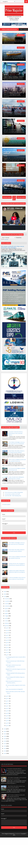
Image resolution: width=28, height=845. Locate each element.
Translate (6, 239)
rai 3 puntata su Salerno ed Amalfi (12, 494)
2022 (5, 731)
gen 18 (7, 652)
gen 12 (7, 703)
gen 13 (7, 701)
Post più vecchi (21, 197)
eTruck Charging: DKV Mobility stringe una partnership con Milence (13, 123)
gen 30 (7, 630)
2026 (5, 591)
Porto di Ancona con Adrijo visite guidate (14, 492)
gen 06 (7, 715)
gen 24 (7, 642)
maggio (7, 615)
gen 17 (7, 654)
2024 (5, 596)
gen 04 (7, 720)
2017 (5, 743)
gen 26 (7, 637)
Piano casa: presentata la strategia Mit (12, 167)
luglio (6, 611)
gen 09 (7, 710)
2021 (5, 733)
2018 (5, 741)
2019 (5, 738)
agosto (6, 608)
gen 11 (7, 706)
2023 (5, 729)
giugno (6, 613)
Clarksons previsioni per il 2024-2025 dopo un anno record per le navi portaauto (13, 49)
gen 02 (7, 725)
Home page (14, 198)
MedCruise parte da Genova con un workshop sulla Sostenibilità (13, 135)
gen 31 (7, 628)
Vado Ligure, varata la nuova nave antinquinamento (13, 71)
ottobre (7, 603)
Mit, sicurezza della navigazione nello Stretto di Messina (12, 151)
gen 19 (7, 650)
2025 (5, 594)
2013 (5, 753)
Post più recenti (7, 197)
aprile (6, 618)
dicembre (7, 598)
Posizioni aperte (6, 504)
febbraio (7, 623)
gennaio (7, 625)
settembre (7, 606)
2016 (5, 746)
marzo (6, 620)
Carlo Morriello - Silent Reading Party (13, 495)
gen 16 (7, 696)
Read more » (21, 35)
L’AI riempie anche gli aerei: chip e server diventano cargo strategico (12, 247)
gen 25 (7, 640)
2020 (5, 736)
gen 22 (7, 647)
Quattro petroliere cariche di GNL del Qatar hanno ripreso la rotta (13, 184)
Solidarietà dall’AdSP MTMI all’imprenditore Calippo (12, 106)
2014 (5, 751)
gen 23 (7, 645)
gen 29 (7, 632)
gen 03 (7, 723)
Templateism (18, 833)
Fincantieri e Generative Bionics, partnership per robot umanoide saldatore (15, 433)
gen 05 (7, 718)
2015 (5, 748)
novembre (7, 601)
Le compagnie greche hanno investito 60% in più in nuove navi (13, 32)
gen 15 (7, 698)
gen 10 (7, 708)
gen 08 (7, 713)
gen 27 (7, 635)
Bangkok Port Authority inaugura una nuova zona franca (12, 86)
